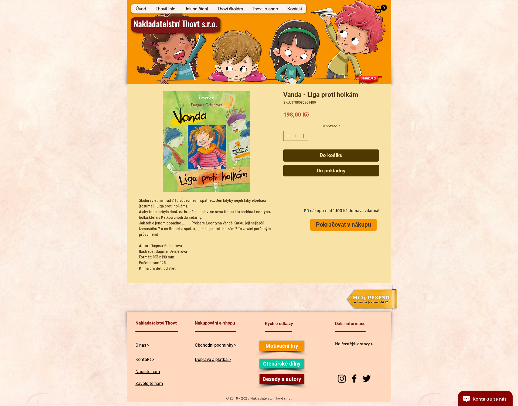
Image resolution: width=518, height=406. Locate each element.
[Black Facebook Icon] (354, 378)
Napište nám (147, 371)
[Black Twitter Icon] (366, 378)
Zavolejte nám (149, 383)
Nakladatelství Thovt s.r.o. (175, 23)
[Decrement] (287, 136)
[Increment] (304, 136)
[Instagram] (341, 378)
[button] (380, 9)
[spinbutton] (296, 136)
